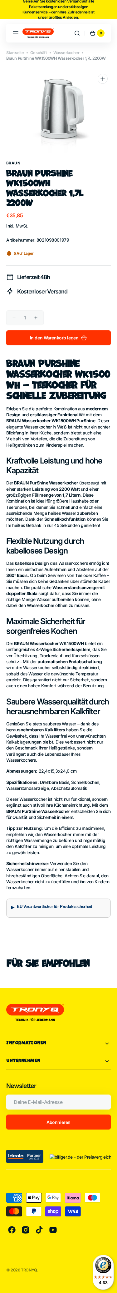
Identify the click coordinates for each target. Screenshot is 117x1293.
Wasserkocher (66, 52)
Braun (13, 163)
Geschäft (38, 52)
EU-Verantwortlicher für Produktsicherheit (54, 907)
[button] (15, 33)
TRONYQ (29, 1270)
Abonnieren (58, 1122)
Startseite (15, 52)
